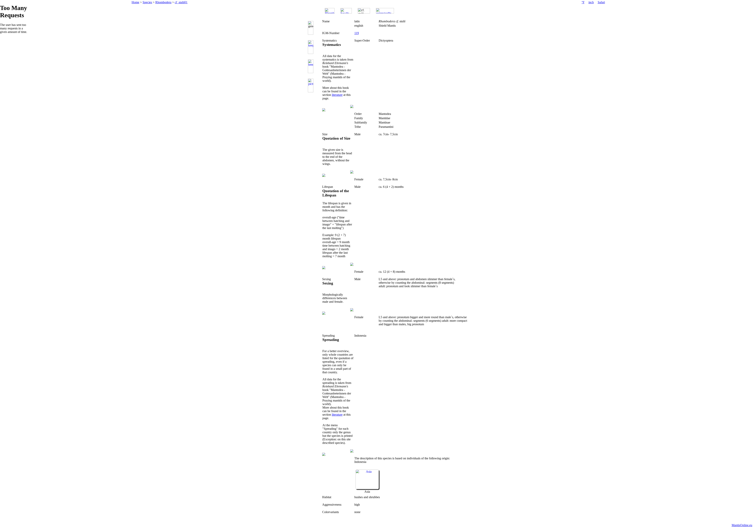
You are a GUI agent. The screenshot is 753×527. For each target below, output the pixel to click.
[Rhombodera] (330, 11)
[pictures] (311, 85)
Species (147, 2)
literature (337, 94)
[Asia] (367, 488)
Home (135, 2)
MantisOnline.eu (742, 525)
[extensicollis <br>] (385, 11)
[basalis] (346, 11)
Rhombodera (163, 2)
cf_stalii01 (181, 2)
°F (583, 2)
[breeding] (311, 66)
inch (591, 2)
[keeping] (311, 47)
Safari (601, 2)
